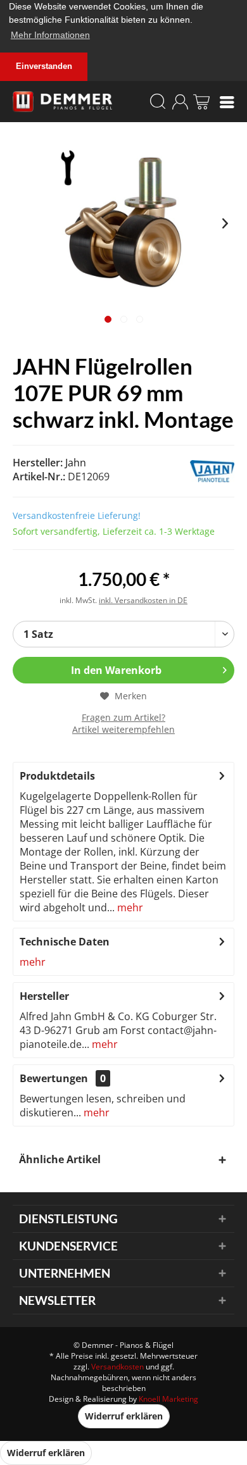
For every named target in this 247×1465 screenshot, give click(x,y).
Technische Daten (65, 942)
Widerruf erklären (124, 1416)
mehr (129, 907)
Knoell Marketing (168, 1398)
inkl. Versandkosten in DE (143, 600)
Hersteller (44, 996)
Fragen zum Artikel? (123, 717)
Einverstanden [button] (44, 66)
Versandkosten (117, 1366)
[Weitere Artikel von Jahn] (185, 471)
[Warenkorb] (201, 101)
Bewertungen (54, 1078)
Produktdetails (57, 776)
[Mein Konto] (180, 101)
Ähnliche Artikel (60, 1159)
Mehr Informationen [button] (50, 35)
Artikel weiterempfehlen (123, 729)
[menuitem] (227, 101)
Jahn (75, 463)
